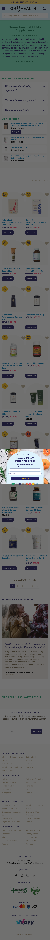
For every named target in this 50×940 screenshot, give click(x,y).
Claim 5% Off (25, 478)
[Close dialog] (47, 451)
